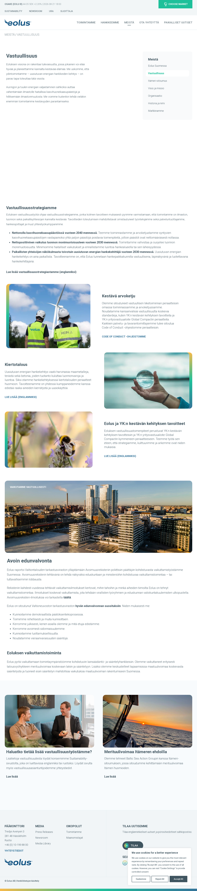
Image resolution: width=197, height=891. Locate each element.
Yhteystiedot (14, 850)
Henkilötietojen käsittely (28, 881)
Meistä (10, 34)
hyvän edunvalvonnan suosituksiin (98, 606)
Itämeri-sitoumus (157, 80)
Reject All (159, 879)
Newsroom (35, 11)
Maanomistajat (74, 837)
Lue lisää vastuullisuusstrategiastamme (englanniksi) (41, 272)
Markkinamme (156, 110)
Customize (141, 879)
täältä (67, 597)
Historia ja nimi (156, 103)
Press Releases (44, 831)
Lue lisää (12, 776)
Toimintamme (86, 22)
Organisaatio (155, 95)
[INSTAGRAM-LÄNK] (124, 862)
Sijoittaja (66, 11)
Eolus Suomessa (157, 65)
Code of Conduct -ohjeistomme (124, 336)
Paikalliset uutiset (178, 22)
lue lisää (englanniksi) (120, 456)
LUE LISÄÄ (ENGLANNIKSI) (21, 397)
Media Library (43, 843)
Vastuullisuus (28, 34)
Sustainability (13, 11)
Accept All (178, 879)
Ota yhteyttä (149, 22)
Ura (51, 11)
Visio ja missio (156, 88)
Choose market (178, 4)
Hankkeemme (110, 22)
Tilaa (134, 845)
